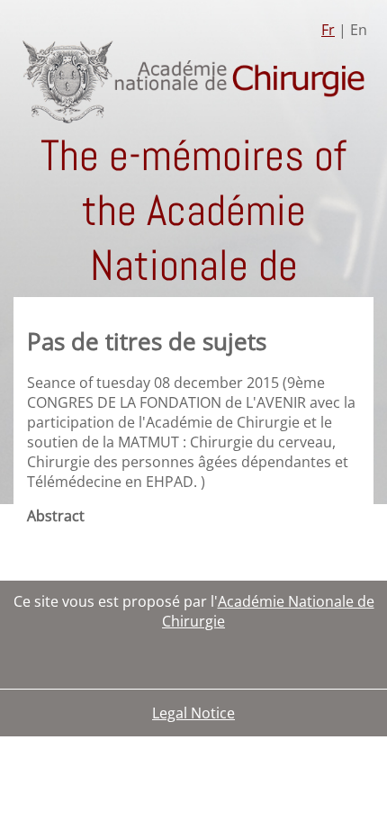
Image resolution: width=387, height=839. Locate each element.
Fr (328, 30)
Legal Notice (193, 713)
